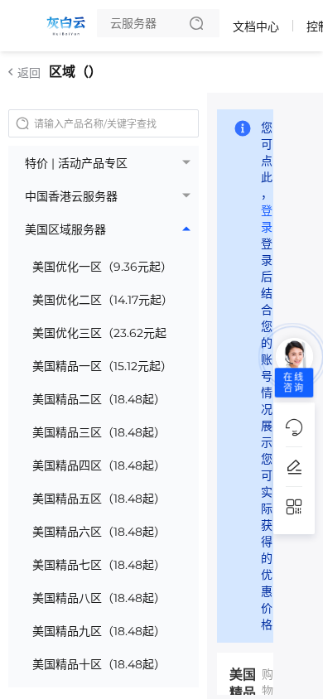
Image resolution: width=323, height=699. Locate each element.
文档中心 (256, 26)
